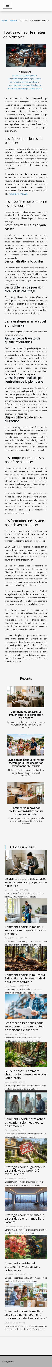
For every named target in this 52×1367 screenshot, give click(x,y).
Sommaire (26, 71)
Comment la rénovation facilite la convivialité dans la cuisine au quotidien (26, 811)
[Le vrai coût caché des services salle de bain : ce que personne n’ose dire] (26, 862)
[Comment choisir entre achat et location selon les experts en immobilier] (26, 1102)
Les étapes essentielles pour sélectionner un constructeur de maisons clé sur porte (25, 1026)
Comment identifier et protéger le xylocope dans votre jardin (22, 1266)
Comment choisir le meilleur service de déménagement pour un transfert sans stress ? (26, 1314)
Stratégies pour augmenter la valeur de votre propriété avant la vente (25, 1170)
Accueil (4, 20)
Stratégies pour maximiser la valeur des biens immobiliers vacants (24, 1218)
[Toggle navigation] (7, 5)
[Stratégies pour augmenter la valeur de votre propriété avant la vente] (26, 1150)
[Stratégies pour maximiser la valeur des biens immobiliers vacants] (26, 1198)
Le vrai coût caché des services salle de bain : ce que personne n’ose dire (26, 882)
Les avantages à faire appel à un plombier (24, 82)
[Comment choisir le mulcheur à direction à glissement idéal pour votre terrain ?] (26, 958)
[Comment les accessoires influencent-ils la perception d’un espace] (25, 696)
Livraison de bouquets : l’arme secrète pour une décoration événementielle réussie (26, 763)
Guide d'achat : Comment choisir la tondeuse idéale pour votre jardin (26, 1074)
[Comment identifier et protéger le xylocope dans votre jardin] (26, 1246)
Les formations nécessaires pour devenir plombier (24, 88)
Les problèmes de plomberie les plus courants (25, 78)
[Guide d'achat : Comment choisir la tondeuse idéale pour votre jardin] (26, 1054)
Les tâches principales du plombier (24, 75)
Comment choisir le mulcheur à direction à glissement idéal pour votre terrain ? (25, 978)
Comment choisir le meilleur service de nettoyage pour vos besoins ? (25, 930)
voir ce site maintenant (18, 193)
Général (13, 20)
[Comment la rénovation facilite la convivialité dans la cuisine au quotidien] (25, 793)
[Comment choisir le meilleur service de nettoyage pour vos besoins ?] (26, 910)
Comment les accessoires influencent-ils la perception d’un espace (26, 715)
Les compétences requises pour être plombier (25, 85)
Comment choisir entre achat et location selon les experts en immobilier (25, 1122)
